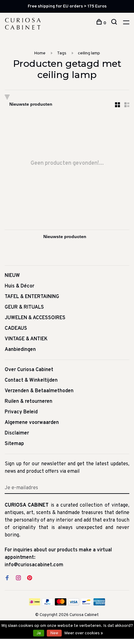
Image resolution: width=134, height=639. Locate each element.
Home (39, 53)
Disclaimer (17, 433)
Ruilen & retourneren (28, 401)
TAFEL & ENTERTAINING (32, 297)
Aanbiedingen (20, 350)
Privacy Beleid (21, 412)
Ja (38, 633)
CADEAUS (16, 328)
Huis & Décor (19, 286)
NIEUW (12, 276)
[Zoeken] (114, 23)
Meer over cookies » (83, 633)
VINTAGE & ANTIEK (26, 339)
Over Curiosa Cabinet (29, 370)
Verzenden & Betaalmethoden (39, 391)
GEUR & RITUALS (24, 307)
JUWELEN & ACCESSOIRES (35, 318)
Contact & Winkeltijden (31, 380)
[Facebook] (7, 579)
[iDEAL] (34, 604)
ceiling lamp (89, 53)
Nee (54, 633)
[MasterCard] (60, 604)
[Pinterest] (29, 579)
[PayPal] (47, 604)
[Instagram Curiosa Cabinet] (18, 579)
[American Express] (99, 604)
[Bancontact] (86, 604)
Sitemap (14, 444)
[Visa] (73, 604)
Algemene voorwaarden (32, 423)
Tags (61, 53)
